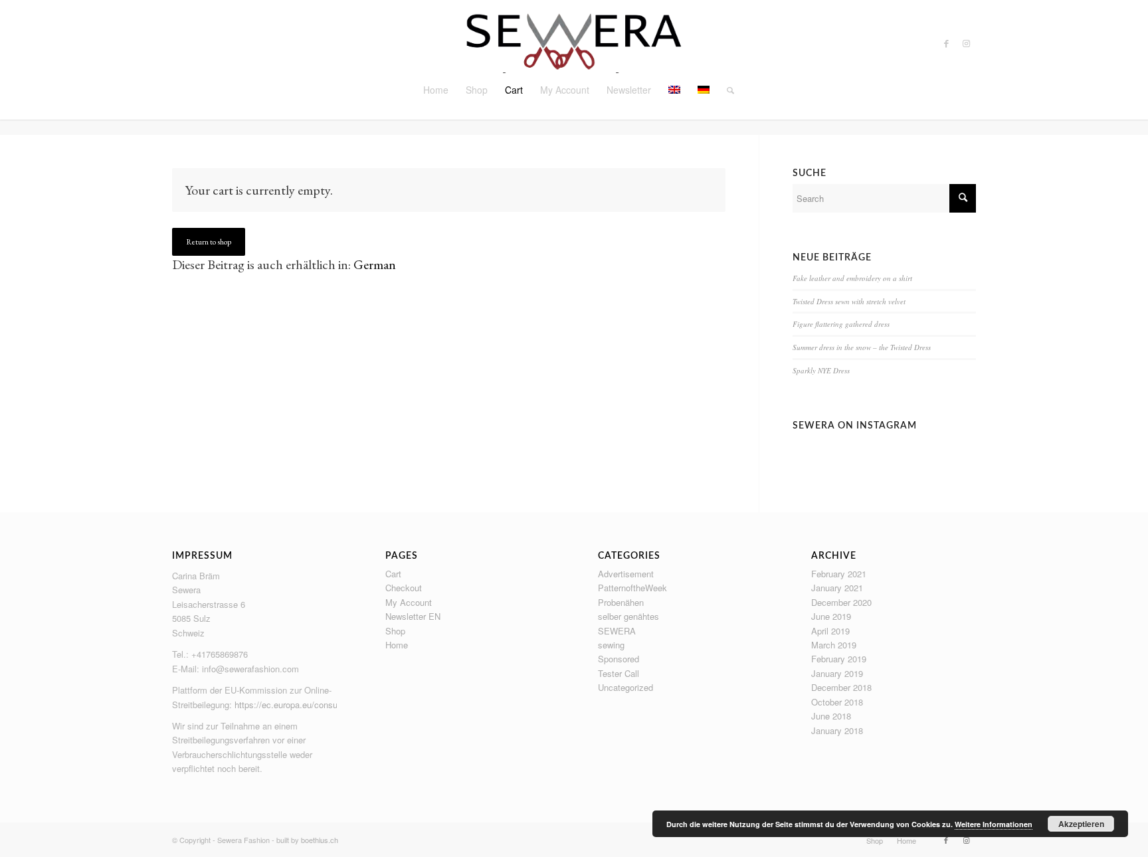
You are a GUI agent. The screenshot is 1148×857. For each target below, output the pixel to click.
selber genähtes (628, 616)
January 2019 (837, 673)
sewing (611, 644)
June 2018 (831, 716)
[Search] (726, 89)
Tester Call (618, 673)
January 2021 (837, 587)
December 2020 (841, 602)
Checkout (403, 587)
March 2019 (833, 644)
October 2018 (837, 702)
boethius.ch (319, 839)
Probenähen (621, 602)
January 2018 (837, 730)
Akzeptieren (1081, 824)
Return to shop (208, 242)
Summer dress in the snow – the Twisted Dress (862, 347)
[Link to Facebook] (946, 43)
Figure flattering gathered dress (841, 324)
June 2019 (831, 616)
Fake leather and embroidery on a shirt (852, 278)
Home (396, 644)
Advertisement (626, 573)
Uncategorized (625, 687)
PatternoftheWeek (632, 587)
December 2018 (841, 687)
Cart (393, 573)
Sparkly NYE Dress (821, 370)
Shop (395, 630)
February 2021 (838, 573)
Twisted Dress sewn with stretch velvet (849, 301)
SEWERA (617, 630)
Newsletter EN (412, 616)
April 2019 (830, 630)
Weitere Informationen (993, 824)
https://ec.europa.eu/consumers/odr (303, 704)
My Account (408, 602)
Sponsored (618, 658)
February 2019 (838, 658)
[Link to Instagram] (966, 43)
